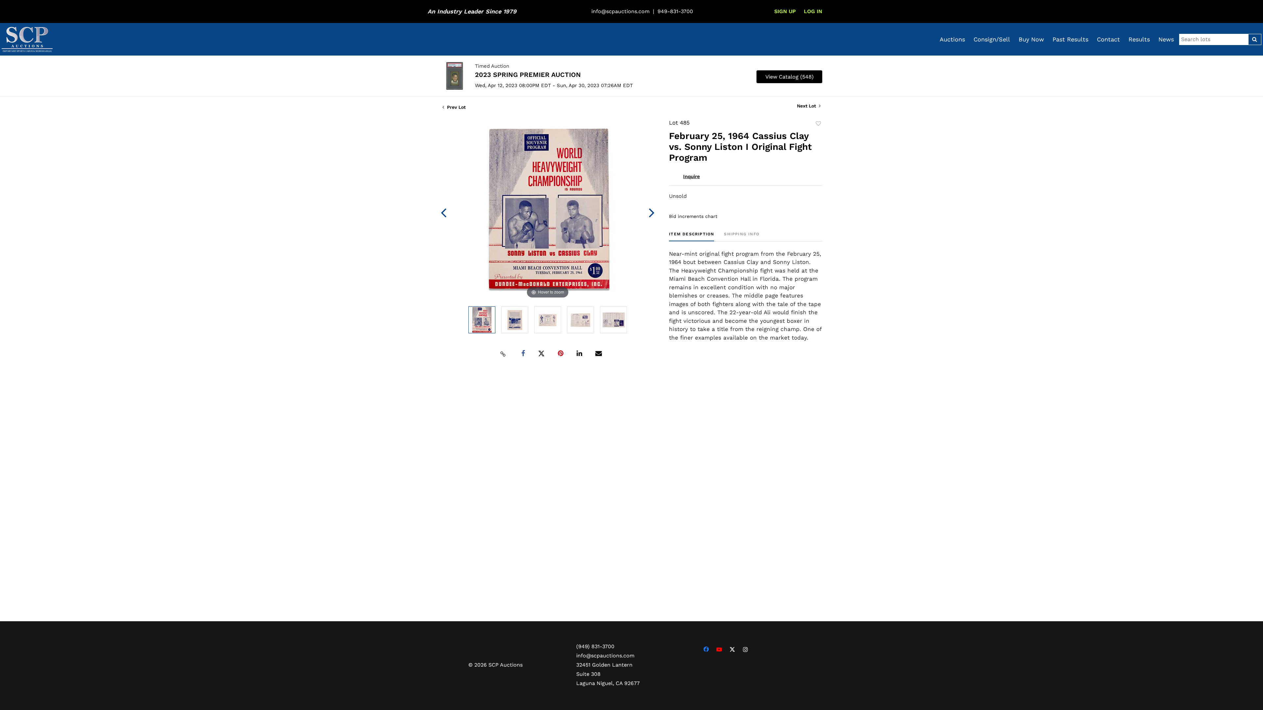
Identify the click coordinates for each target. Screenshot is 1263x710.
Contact (1108, 39)
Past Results (1070, 39)
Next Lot (807, 105)
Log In (813, 11)
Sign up (785, 11)
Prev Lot (456, 107)
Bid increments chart (693, 216)
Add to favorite (818, 123)
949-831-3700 (675, 11)
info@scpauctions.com (620, 11)
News (1166, 39)
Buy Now (1031, 39)
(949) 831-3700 (595, 646)
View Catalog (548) (789, 77)
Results (1139, 39)
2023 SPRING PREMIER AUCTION (528, 75)
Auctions (952, 39)
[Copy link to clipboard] (503, 354)
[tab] (691, 236)
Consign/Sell (992, 39)
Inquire (691, 176)
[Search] (1254, 39)
